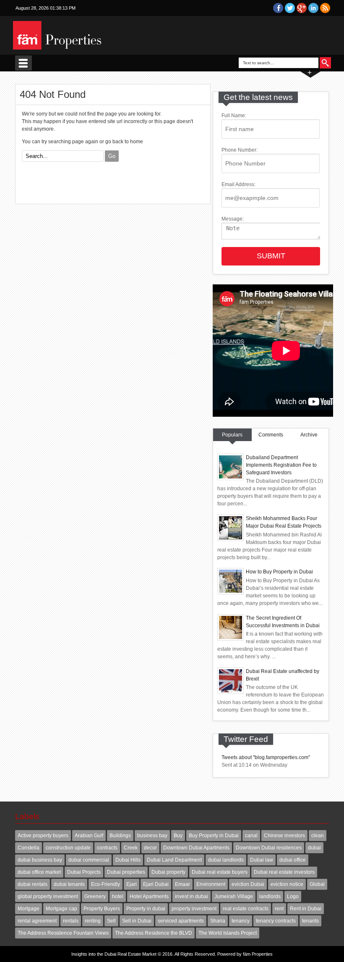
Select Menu (23, 63)
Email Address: (238, 184)
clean (317, 835)
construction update (68, 848)
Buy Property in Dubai (214, 835)
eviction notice (287, 884)
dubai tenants (69, 884)
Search (325, 62)
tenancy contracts (276, 921)
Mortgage (28, 909)
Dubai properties (126, 872)
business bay (152, 835)
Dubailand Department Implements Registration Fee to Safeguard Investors (281, 465)
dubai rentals (32, 884)
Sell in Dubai (136, 921)
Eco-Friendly (105, 884)
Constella (28, 848)
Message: (233, 219)
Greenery (95, 896)
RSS (325, 8)
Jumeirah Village (233, 896)
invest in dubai (191, 896)
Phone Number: (240, 150)
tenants (310, 921)
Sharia (217, 921)
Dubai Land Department (174, 860)
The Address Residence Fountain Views (63, 933)
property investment (194, 909)
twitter (290, 8)
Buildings (120, 835)
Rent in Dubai (305, 909)
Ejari (131, 884)
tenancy (241, 921)
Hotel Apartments (149, 896)
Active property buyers (43, 835)
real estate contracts (245, 909)
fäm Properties (258, 954)
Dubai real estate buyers (220, 872)
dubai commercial (88, 860)
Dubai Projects (84, 872)
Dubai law (261, 860)
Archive (309, 435)
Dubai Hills (128, 860)
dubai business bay (40, 860)
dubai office (292, 860)
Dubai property (168, 872)
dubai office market (39, 872)
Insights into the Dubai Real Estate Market (113, 954)
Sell (111, 921)
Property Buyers (101, 909)
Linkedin (313, 8)
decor (150, 848)
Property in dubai (145, 909)
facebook (278, 8)
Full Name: (234, 115)
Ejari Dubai (156, 884)
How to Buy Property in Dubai (279, 572)
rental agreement (37, 921)
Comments (270, 435)
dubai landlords (226, 860)
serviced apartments (181, 921)
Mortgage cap (61, 909)
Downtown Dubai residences (269, 848)
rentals (70, 921)
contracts (107, 848)
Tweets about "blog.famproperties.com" (266, 757)
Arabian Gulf (89, 835)
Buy (178, 835)
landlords (270, 896)
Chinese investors (284, 835)
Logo (293, 896)
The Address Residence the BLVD (153, 933)
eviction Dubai (248, 884)
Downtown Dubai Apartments (196, 848)
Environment (210, 884)
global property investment (48, 896)
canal (251, 835)
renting (93, 921)
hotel (117, 896)
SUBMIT (271, 256)
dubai (314, 848)
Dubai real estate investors (284, 872)
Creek (131, 848)
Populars (232, 435)
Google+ (302, 8)
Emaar (182, 884)
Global (317, 884)
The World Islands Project (227, 933)
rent (279, 909)
